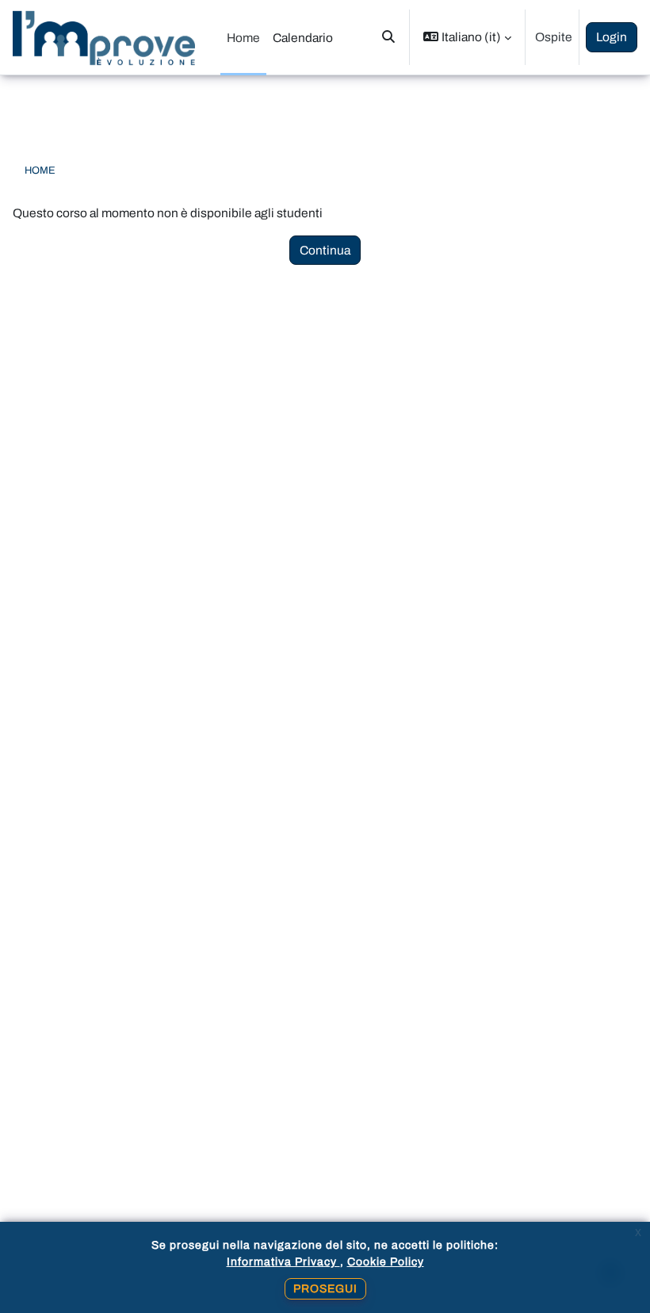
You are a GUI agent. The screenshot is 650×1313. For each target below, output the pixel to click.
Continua (325, 250)
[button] (388, 37)
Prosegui (325, 1289)
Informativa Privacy (283, 1262)
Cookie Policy (385, 1262)
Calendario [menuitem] (303, 37)
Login (611, 37)
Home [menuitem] (243, 37)
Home (40, 170)
